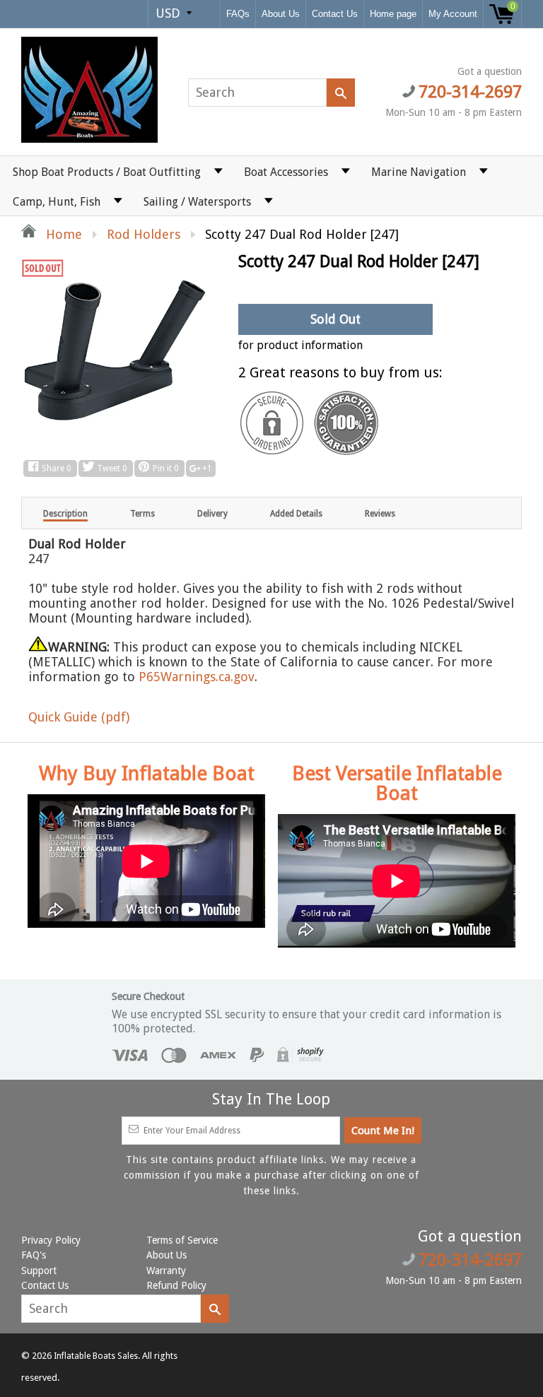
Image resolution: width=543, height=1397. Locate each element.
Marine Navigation (418, 172)
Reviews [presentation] (380, 514)
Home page (393, 13)
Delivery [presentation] (212, 514)
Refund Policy (176, 1285)
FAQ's (33, 1255)
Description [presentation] (65, 514)
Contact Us (335, 13)
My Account (452, 13)
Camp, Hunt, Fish (56, 201)
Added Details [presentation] (296, 514)
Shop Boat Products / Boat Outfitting (107, 172)
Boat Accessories (286, 172)
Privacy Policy (51, 1240)
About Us (281, 13)
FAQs (238, 13)
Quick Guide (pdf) (78, 716)
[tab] (65, 513)
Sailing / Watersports (197, 201)
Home (62, 234)
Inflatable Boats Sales (96, 1356)
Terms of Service (182, 1240)
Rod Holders (143, 234)
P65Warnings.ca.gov (197, 676)
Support (39, 1270)
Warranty (166, 1270)
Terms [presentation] (142, 514)
